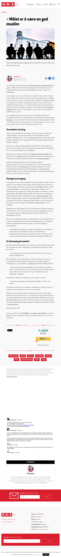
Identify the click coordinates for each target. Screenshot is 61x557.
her (47, 315)
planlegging (40, 356)
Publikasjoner (30, 4)
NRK (19, 156)
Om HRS (45, 4)
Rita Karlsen (17, 76)
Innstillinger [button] (38, 554)
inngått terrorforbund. (44, 158)
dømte (23, 356)
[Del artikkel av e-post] (46, 78)
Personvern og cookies (6, 521)
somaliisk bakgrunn (27, 359)
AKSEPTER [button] (45, 554)
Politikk (3, 12)
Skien (16, 359)
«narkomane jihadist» (43, 196)
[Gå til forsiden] (8, 514)
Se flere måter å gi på (42, 345)
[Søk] (59, 4)
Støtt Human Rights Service (8, 519)
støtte (37, 359)
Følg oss (38, 4)
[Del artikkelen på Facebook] (49, 78)
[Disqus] (30, 397)
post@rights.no (39, 516)
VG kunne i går (33, 138)
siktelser (48, 356)
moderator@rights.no (11, 376)
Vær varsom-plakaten (42, 529)
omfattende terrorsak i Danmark (40, 154)
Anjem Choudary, (39, 202)
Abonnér (46, 496)
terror (44, 359)
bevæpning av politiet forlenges (43, 85)
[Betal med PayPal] (43, 339)
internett (31, 356)
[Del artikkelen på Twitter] (53, 78)
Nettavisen (25, 167)
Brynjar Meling (13, 356)
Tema (54, 4)
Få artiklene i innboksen (29, 493)
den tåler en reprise (13, 304)
